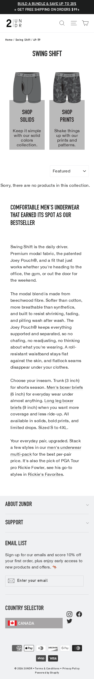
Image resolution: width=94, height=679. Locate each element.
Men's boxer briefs (65, 387)
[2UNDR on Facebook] (79, 614)
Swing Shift (22, 40)
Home (9, 40)
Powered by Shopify (47, 673)
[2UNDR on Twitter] (69, 621)
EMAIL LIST (16, 544)
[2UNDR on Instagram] (69, 614)
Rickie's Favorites (45, 474)
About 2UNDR (18, 505)
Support (14, 523)
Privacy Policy (71, 669)
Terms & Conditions (47, 669)
